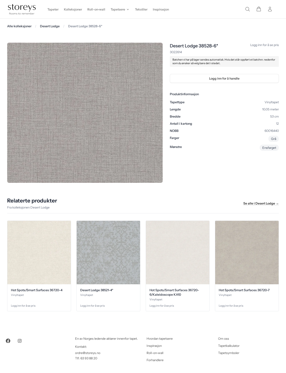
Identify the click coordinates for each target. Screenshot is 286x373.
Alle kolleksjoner (19, 26)
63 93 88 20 (88, 358)
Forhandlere (155, 360)
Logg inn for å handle (224, 78)
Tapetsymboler (228, 353)
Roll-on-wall (155, 353)
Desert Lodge (50, 26)
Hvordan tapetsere (160, 339)
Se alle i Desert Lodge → (261, 203)
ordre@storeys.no (87, 353)
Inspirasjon (154, 346)
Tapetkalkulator (229, 346)
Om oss (223, 339)
